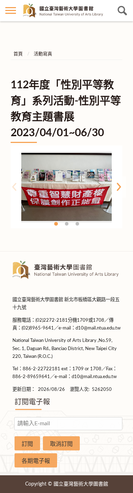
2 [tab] (66, 224)
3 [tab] (77, 224)
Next (119, 187)
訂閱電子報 (32, 402)
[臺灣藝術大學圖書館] (66, 10)
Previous (14, 187)
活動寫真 (43, 54)
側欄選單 (10, 10)
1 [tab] (56, 224)
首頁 (18, 54)
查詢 (122, 10)
